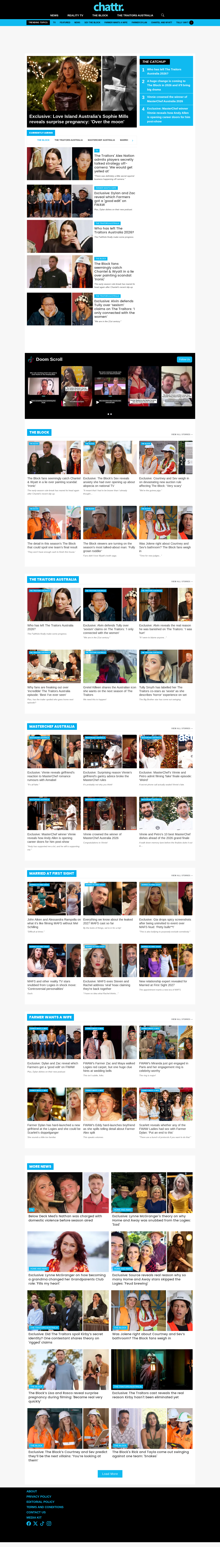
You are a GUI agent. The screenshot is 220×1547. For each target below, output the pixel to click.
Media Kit (34, 1517)
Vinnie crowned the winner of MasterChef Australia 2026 (102, 836)
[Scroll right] (191, 22)
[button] (108, 414)
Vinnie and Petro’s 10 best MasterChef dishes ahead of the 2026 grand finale (165, 836)
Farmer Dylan (139, 22)
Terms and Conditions (44, 1507)
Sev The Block (92, 22)
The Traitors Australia (135, 15)
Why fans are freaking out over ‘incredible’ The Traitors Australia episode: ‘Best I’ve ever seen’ (48, 691)
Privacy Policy (38, 1496)
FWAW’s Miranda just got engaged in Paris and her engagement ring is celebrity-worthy (163, 1067)
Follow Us (184, 359)
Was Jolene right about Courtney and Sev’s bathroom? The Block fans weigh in (165, 547)
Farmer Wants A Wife (116, 22)
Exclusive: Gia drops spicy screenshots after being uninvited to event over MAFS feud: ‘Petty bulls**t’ (165, 923)
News (54, 15)
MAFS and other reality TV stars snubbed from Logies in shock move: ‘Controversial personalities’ (51, 985)
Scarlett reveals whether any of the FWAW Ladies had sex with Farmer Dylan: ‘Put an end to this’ (162, 1128)
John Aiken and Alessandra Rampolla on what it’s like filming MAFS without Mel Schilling (54, 923)
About (31, 1491)
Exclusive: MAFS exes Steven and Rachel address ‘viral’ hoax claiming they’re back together (106, 985)
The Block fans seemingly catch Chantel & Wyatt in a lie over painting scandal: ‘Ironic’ (54, 482)
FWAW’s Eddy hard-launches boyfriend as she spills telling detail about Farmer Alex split (109, 1128)
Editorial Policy (40, 1501)
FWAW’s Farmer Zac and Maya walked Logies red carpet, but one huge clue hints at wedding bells (109, 1067)
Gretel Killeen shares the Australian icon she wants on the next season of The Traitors (109, 691)
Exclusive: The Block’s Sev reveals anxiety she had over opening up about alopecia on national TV (109, 482)
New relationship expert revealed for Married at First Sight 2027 (163, 983)
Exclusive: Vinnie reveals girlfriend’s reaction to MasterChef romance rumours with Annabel (51, 776)
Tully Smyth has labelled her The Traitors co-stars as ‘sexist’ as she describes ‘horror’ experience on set (163, 691)
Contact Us (36, 1512)
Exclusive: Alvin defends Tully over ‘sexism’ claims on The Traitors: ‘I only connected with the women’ (108, 629)
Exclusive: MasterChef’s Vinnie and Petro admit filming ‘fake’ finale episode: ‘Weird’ (165, 776)
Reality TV (75, 15)
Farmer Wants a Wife (106, 188)
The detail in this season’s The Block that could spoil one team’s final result (52, 545)
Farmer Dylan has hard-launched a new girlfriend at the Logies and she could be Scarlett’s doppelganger (54, 1128)
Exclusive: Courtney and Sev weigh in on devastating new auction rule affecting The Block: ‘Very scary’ (164, 482)
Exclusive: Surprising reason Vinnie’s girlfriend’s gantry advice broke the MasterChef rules (107, 776)
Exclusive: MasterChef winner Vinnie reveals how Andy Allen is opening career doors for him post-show (51, 838)
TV (54, 22)
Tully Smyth (183, 22)
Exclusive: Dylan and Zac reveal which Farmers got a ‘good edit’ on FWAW (52, 1065)
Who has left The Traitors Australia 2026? (50, 627)
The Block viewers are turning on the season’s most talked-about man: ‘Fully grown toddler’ (109, 547)
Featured (65, 22)
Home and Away (122, 1210)
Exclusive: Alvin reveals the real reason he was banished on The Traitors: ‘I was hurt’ (165, 629)
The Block (100, 15)
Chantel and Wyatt (161, 22)
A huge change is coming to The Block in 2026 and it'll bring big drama (168, 85)
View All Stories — (182, 434)
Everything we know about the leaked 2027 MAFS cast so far (108, 921)
